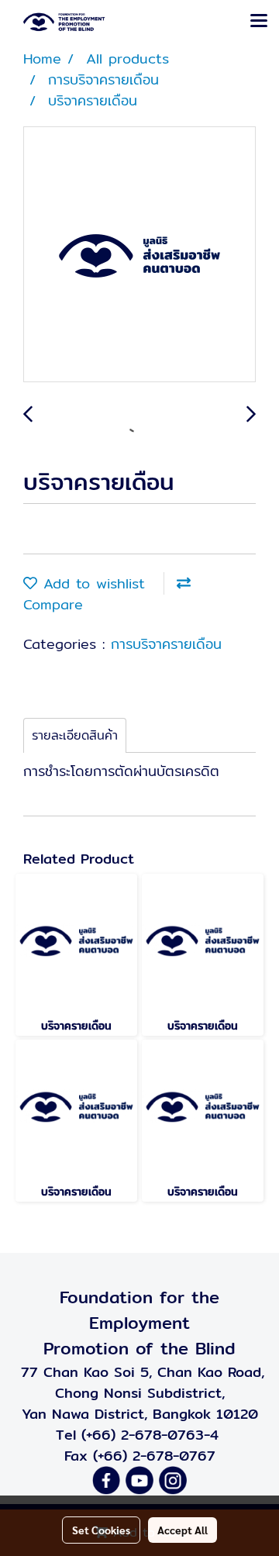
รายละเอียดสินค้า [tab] (75, 735)
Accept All (182, 1530)
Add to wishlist (91, 583)
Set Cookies (101, 1530)
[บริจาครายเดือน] (139, 255)
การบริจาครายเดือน (166, 644)
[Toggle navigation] (259, 22)
